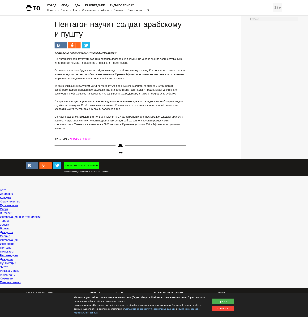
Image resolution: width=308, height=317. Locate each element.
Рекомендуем (9, 255)
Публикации (8, 263)
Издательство (135, 10)
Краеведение (95, 5)
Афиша (105, 10)
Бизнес (4, 228)
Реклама (118, 10)
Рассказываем (9, 270)
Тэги (75, 10)
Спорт (4, 209)
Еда (77, 5)
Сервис (5, 236)
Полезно (6, 247)
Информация (9, 240)
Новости (51, 10)
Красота (5, 197)
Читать (4, 267)
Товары (5, 220)
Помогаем (6, 251)
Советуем (6, 278)
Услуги (4, 224)
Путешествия (9, 205)
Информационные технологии (20, 216)
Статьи (64, 10)
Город (51, 5)
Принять (223, 301)
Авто (3, 190)
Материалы (8, 274)
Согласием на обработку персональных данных (149, 309)
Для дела (6, 259)
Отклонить (223, 308)
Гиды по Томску (122, 5)
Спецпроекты (89, 10)
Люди (65, 5)
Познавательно (10, 282)
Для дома (6, 232)
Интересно (7, 243)
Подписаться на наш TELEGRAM (81, 165)
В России (6, 213)
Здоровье (6, 193)
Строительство (10, 201)
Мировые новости (80, 138)
